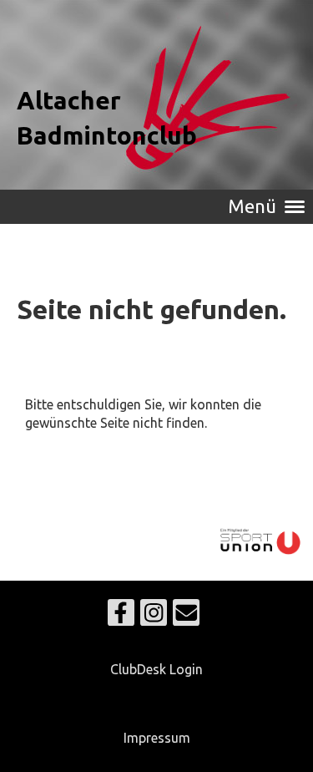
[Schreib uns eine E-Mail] (186, 616)
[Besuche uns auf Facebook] (121, 616)
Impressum (157, 737)
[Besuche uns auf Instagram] (153, 616)
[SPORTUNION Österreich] (260, 553)
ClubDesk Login (156, 669)
